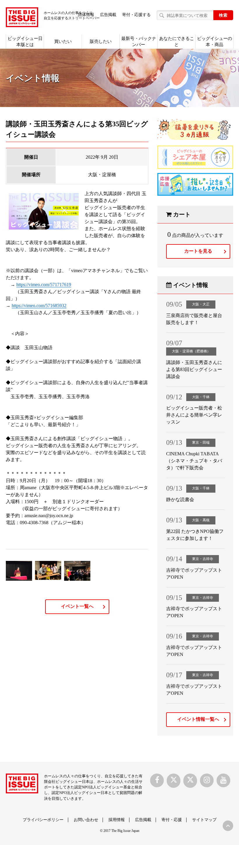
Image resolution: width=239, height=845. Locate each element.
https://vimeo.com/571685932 (39, 305)
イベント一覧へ (77, 606)
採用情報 (116, 820)
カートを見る (198, 251)
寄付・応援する (136, 15)
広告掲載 (108, 15)
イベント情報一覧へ (198, 719)
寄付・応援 (171, 820)
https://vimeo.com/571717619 (43, 284)
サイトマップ (204, 820)
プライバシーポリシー (43, 820)
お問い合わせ (86, 820)
